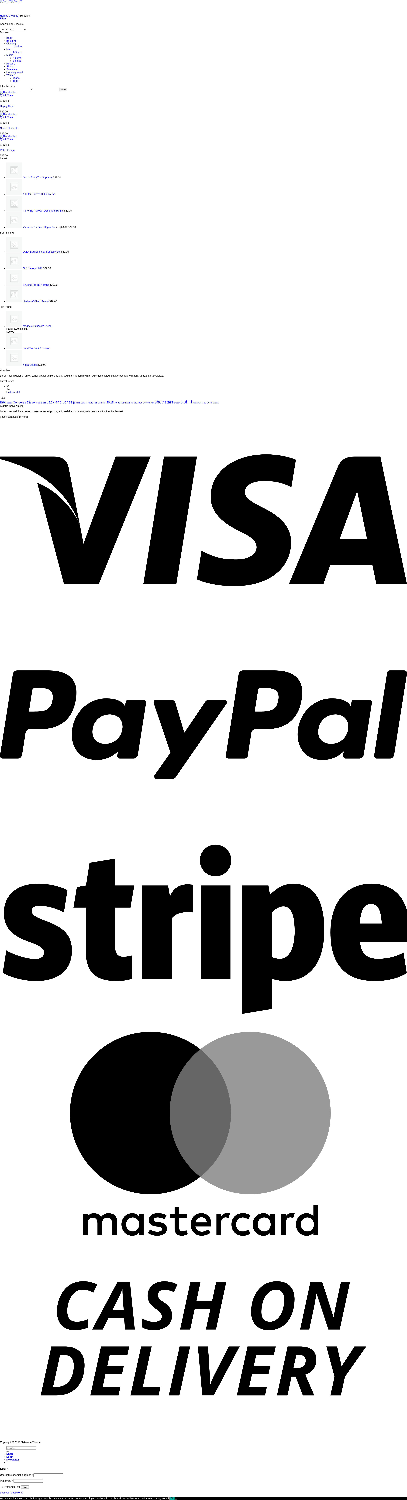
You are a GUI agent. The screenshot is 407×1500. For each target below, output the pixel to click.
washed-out (201, 403)
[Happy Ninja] (8, 92)
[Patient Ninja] (8, 136)
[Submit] (7, 1451)
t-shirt (186, 401)
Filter (63, 89)
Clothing (13, 15)
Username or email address (16, 1475)
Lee (99, 403)
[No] (176, 1499)
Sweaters (11, 69)
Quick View (6, 95)
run (152, 402)
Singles (17, 60)
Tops (15, 80)
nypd (117, 402)
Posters (10, 63)
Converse (19, 402)
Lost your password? (11, 1492)
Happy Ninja (7, 106)
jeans (77, 402)
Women (10, 75)
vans (195, 403)
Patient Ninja (7, 150)
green (42, 402)
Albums (17, 58)
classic (9, 403)
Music (9, 55)
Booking (11, 40)
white (209, 402)
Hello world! (13, 392)
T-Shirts (17, 52)
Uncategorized (14, 72)
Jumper (84, 403)
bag (3, 402)
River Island (133, 403)
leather (92, 402)
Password (6, 1480)
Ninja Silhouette (9, 128)
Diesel (31, 402)
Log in (25, 1487)
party (123, 403)
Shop (9, 1454)
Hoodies (17, 46)
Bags (9, 37)
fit (36, 403)
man (109, 401)
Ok (172, 1498)
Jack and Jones (59, 402)
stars (169, 402)
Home (3, 15)
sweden (177, 403)
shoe (159, 402)
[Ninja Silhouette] (8, 114)
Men (8, 49)
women (216, 403)
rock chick (144, 402)
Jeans (16, 78)
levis (103, 403)
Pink (127, 403)
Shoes (10, 66)
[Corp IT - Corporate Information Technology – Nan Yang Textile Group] (11, 1)
